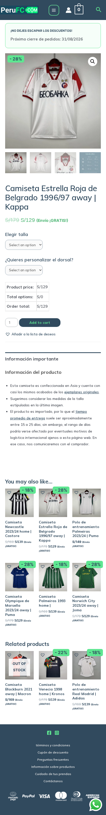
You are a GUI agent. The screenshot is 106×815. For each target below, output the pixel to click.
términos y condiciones (53, 745)
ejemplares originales (81, 392)
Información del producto (33, 372)
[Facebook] (49, 732)
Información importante (31, 359)
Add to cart (39, 322)
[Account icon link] (69, 10)
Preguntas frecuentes (53, 759)
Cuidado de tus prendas (53, 774)
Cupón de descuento (53, 752)
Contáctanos (53, 781)
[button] (30, 334)
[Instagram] (57, 732)
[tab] (53, 358)
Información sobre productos (53, 767)
